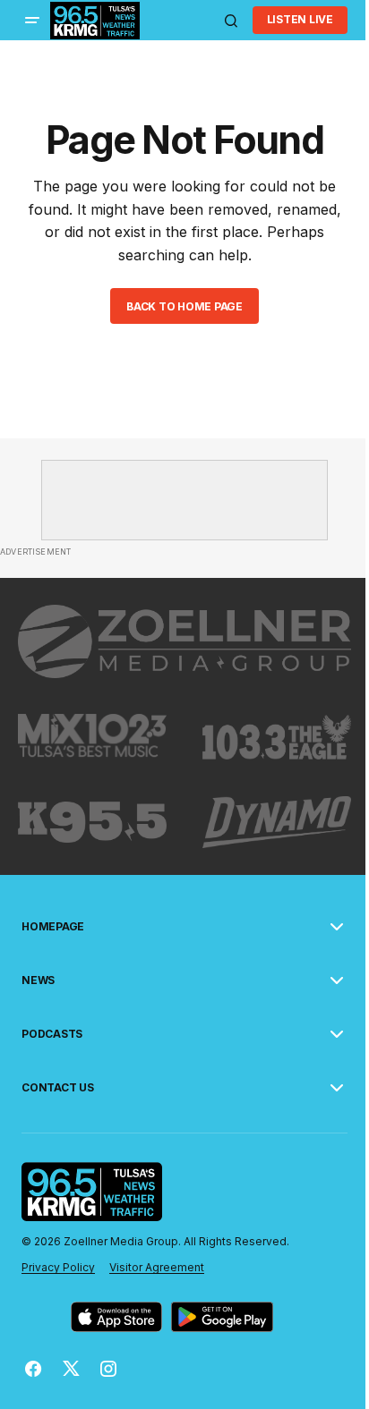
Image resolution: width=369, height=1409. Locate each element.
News (38, 980)
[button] (32, 20)
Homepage (52, 927)
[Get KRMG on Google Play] (222, 1317)
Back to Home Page (184, 306)
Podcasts (51, 1034)
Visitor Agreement (156, 1267)
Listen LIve (300, 19)
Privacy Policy (58, 1267)
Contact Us (57, 1088)
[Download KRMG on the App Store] (116, 1317)
